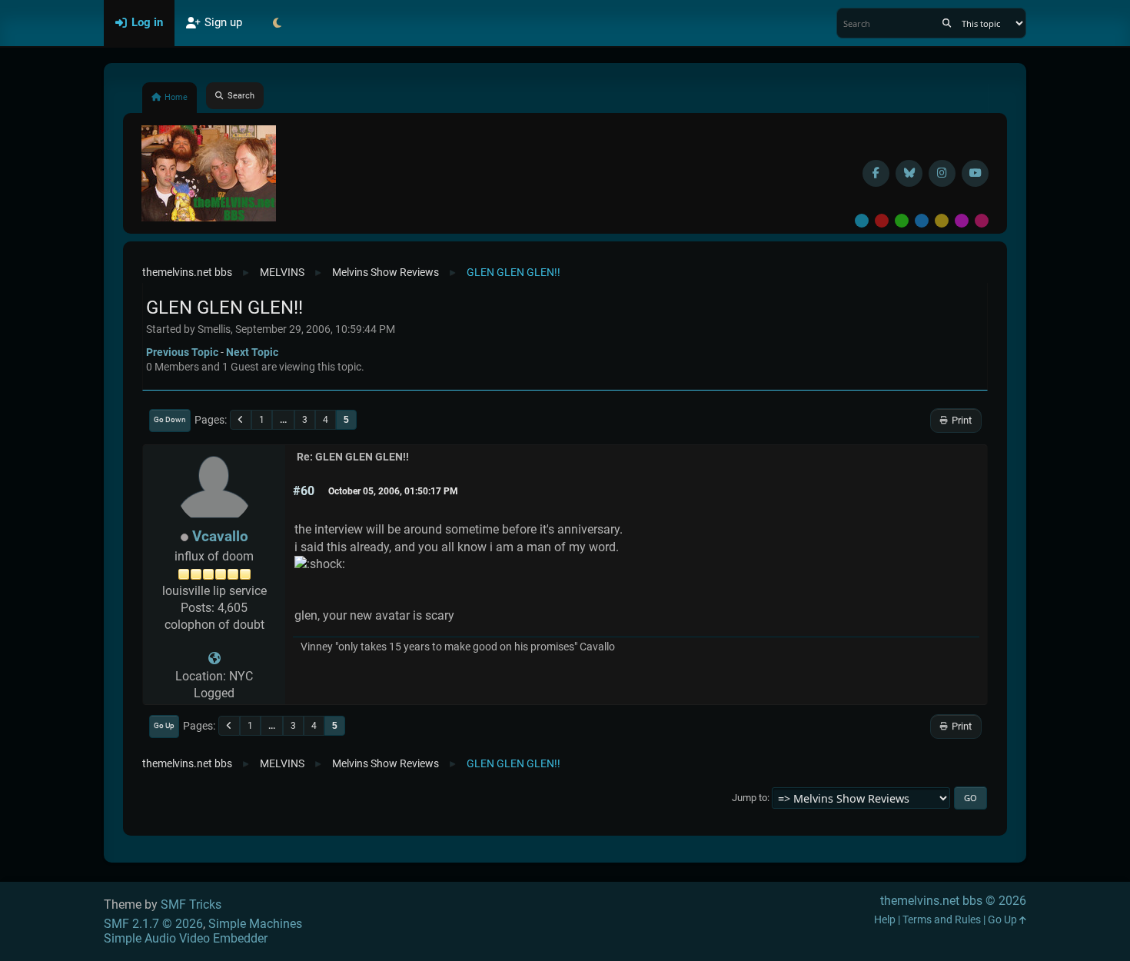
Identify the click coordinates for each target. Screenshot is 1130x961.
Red (882, 221)
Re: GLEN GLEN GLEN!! (353, 457)
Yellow (942, 221)
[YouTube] (975, 173)
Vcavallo (220, 536)
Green (902, 221)
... (283, 419)
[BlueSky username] (909, 173)
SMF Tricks (191, 904)
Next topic (252, 352)
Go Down (170, 419)
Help (885, 919)
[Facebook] (875, 173)
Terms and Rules (941, 919)
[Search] (947, 23)
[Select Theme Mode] (277, 23)
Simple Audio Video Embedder (186, 938)
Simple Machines (255, 923)
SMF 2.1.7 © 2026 (153, 923)
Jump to (749, 797)
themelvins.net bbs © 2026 (953, 900)
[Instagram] (942, 173)
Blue (922, 221)
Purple (962, 221)
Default (862, 221)
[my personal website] (214, 658)
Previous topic (182, 352)
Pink (982, 221)
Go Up (164, 725)
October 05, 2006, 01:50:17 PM (393, 491)
